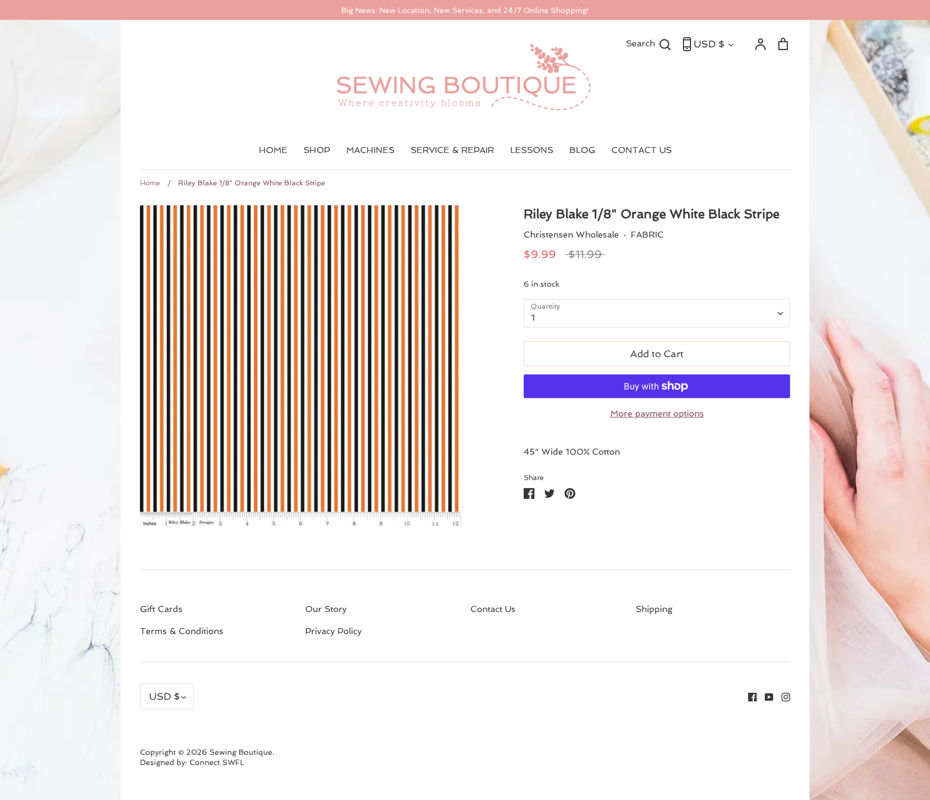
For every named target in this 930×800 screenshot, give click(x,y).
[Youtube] (765, 696)
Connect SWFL (216, 762)
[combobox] (657, 313)
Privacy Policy (333, 631)
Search (649, 43)
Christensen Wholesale (571, 234)
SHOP (317, 150)
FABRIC (647, 234)
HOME (273, 150)
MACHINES (370, 150)
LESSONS (531, 150)
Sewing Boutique (240, 752)
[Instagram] (781, 696)
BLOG (582, 150)
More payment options (657, 413)
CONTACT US (641, 150)
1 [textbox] (533, 317)
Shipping (654, 609)
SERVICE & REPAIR (452, 150)
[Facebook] (748, 696)
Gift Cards (161, 609)
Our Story (326, 609)
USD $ (709, 44)
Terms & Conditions (181, 631)
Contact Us (493, 609)
